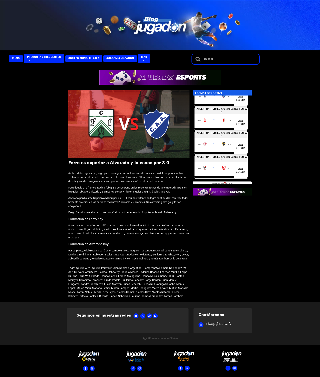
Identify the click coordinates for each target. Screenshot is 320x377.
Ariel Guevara (76, 272)
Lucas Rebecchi (132, 284)
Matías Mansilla (178, 288)
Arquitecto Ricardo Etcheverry (102, 272)
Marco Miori (84, 288)
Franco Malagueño (129, 276)
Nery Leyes (109, 292)
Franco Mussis (150, 276)
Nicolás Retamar (161, 292)
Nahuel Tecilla (93, 292)
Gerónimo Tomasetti (91, 280)
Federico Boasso (149, 272)
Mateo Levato (160, 288)
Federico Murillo (169, 272)
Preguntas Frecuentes (44, 57)
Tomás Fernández (152, 296)
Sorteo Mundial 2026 (83, 58)
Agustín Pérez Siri (102, 268)
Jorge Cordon (153, 280)
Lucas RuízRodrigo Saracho (158, 284)
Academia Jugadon (120, 58)
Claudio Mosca (129, 272)
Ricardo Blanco (108, 296)
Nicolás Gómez (125, 292)
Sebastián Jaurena (129, 296)
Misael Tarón (76, 292)
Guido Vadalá (112, 280)
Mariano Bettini (101, 288)
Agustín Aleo (83, 268)
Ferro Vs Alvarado (88, 276)
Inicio (16, 58)
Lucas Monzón (113, 284)
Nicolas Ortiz (143, 292)
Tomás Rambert (173, 296)
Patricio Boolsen (88, 296)
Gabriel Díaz (167, 276)
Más (144, 57)
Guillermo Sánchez (133, 280)
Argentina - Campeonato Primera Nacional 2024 (158, 268)
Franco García (108, 276)
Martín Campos (120, 288)
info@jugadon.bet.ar (218, 324)
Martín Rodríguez (140, 288)
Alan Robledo (121, 268)
